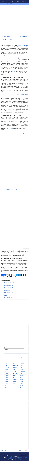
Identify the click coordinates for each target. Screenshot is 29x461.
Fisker (6, 387)
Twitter (7, 457)
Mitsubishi (15, 396)
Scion (21, 375)
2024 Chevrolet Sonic (8, 295)
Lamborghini (15, 365)
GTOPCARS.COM (17, 459)
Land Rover (15, 367)
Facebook (16, 457)
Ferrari (6, 383)
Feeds (18, 458)
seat (15, 71)
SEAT (21, 377)
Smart (21, 381)
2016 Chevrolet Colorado (9, 282)
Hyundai (6, 398)
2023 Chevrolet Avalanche (9, 289)
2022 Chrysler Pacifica (23, 36)
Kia (13, 363)
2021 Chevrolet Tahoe (8, 284)
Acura (6, 355)
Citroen (6, 379)
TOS (8, 1)
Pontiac (21, 361)
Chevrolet (6, 3)
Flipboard (11, 458)
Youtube (20, 457)
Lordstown (15, 373)
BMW (6, 365)
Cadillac (6, 373)
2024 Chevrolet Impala (8, 294)
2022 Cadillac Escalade (6, 36)
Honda (6, 394)
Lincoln (14, 371)
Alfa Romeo (7, 357)
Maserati (14, 381)
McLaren (14, 387)
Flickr (15, 458)
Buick (6, 371)
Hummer (7, 396)
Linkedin (25, 457)
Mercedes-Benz (16, 392)
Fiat (5, 385)
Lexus (14, 369)
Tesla (21, 387)
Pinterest (11, 457)
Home (3, 1)
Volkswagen (22, 396)
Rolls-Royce (22, 371)
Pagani (21, 357)
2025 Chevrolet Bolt (8, 297)
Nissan (14, 398)
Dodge (6, 381)
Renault (22, 367)
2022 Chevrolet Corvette (9, 40)
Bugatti (6, 369)
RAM (21, 365)
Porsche (22, 363)
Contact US (24, 1)
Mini (13, 394)
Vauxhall (22, 392)
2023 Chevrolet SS (8, 290)
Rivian (21, 369)
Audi (6, 361)
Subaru (21, 383)
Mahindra (15, 379)
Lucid (14, 377)
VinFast (21, 394)
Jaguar (14, 359)
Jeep (14, 361)
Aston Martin (7, 359)
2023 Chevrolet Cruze (8, 285)
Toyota (21, 389)
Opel (21, 355)
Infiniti (14, 355)
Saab (21, 373)
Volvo (21, 398)
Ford (6, 389)
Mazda (14, 385)
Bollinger (7, 367)
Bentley (6, 363)
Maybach (14, 383)
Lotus (14, 375)
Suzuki (21, 385)
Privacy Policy (15, 1)
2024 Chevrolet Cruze (8, 292)
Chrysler (6, 377)
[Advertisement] (14, 20)
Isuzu (14, 357)
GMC (6, 392)
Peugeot (22, 359)
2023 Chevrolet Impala (8, 287)
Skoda (21, 379)
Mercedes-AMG (16, 389)
